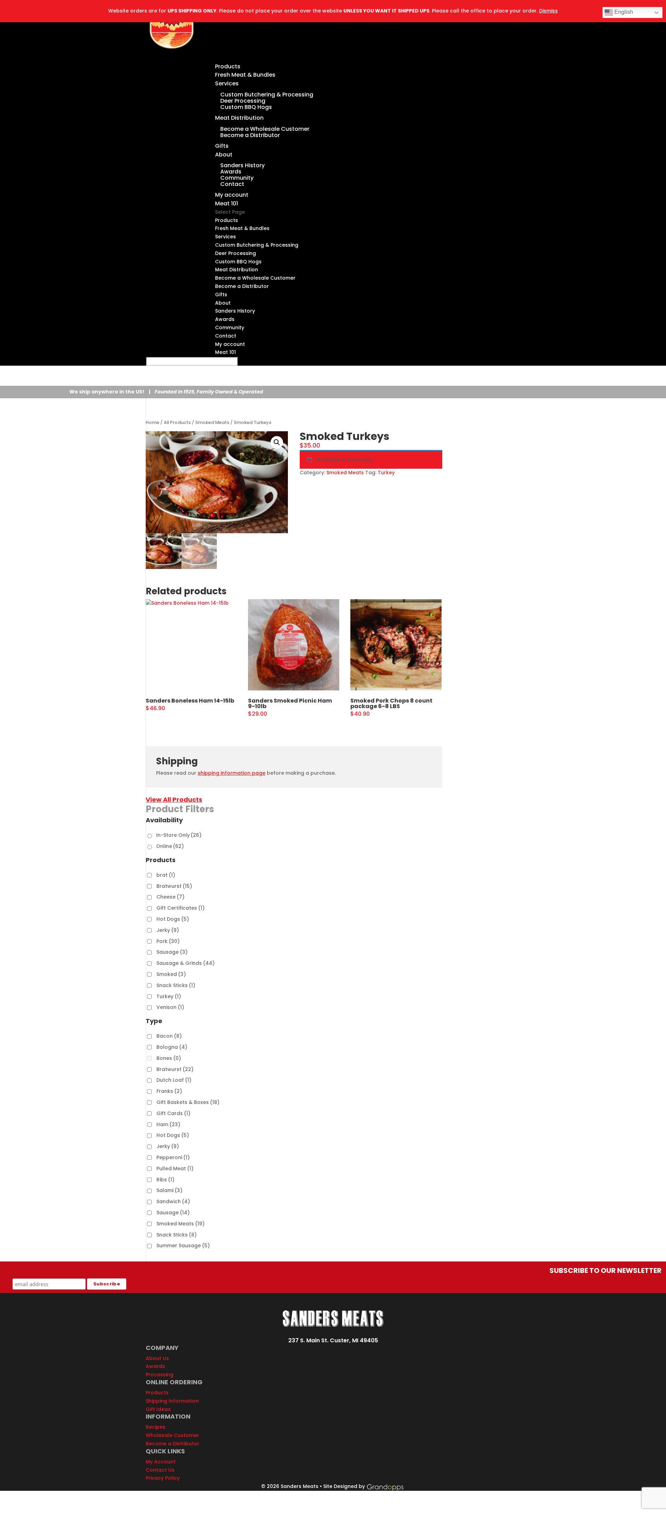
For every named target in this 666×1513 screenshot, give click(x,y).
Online (170, 846)
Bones (168, 1058)
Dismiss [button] (548, 10)
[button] (277, 442)
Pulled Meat (175, 1168)
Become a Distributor (250, 135)
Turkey (386, 472)
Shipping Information (172, 1400)
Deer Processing (242, 101)
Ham (168, 1124)
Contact (232, 184)
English (623, 12)
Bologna (171, 1047)
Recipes (155, 1426)
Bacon (169, 1035)
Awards (230, 172)
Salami (169, 1190)
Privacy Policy (163, 1477)
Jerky (167, 930)
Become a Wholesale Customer (264, 129)
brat (165, 875)
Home (152, 422)
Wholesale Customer (172, 1435)
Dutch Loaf (173, 1080)
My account (230, 344)
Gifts (221, 294)
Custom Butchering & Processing (266, 95)
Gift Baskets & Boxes (188, 1102)
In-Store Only (179, 835)
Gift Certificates (180, 907)
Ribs (165, 1179)
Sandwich (173, 1201)
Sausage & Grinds (185, 963)
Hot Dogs (172, 919)
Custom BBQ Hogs (246, 107)
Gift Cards (173, 1113)
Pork (168, 941)
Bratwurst (174, 886)
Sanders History (242, 165)
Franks (169, 1091)
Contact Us (160, 1470)
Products (226, 220)
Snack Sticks (175, 985)
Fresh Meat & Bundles (245, 75)
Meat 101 (225, 352)
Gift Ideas (158, 1409)
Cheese (170, 896)
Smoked (171, 974)
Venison (170, 1007)
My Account (161, 1461)
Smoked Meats (212, 422)
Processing (159, 1374)
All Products (177, 422)
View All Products (174, 799)
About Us (157, 1358)
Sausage (172, 952)
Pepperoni (173, 1157)
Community (237, 178)
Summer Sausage (183, 1245)
